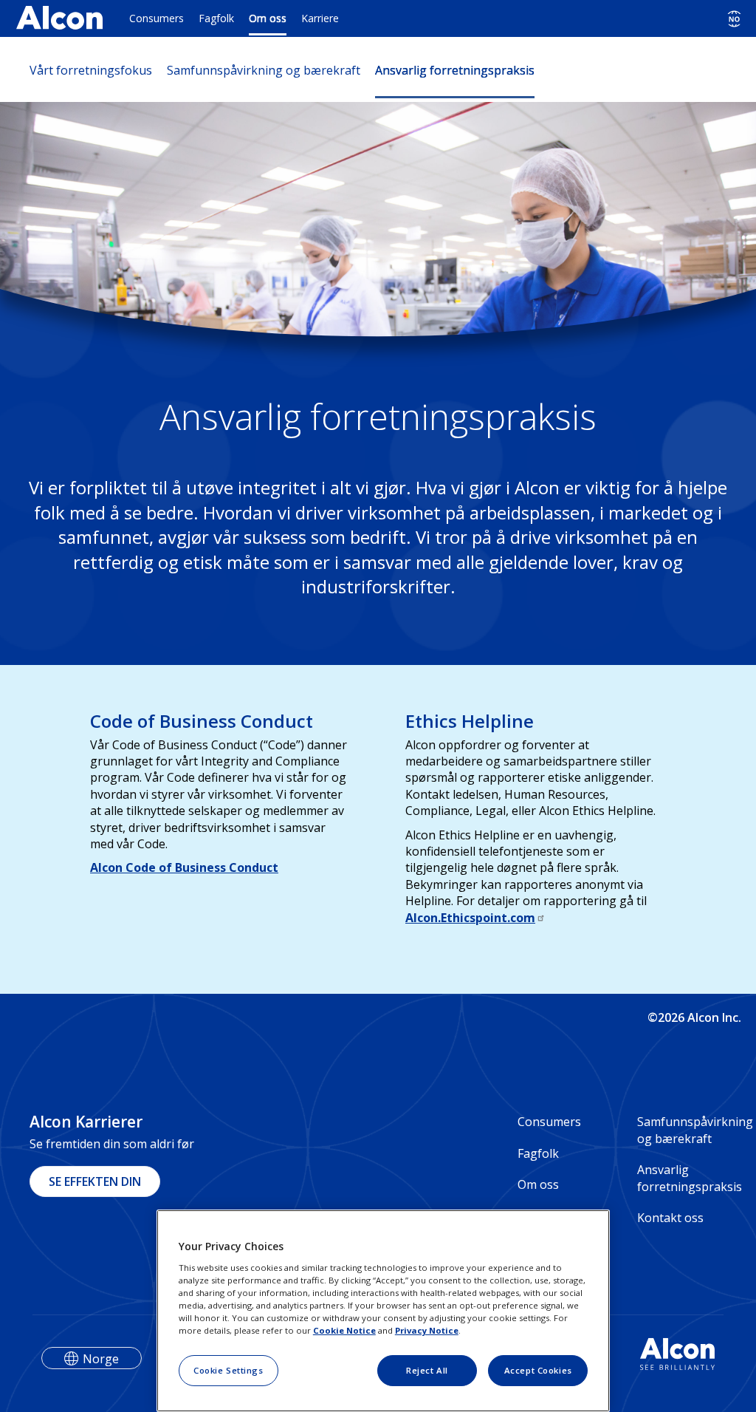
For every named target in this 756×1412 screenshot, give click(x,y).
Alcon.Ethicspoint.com (470, 918)
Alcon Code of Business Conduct (184, 867)
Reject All (427, 1370)
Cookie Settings (228, 1370)
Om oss (267, 18)
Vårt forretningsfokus (91, 70)
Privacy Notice (426, 1330)
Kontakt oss (670, 1218)
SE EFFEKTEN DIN (95, 1181)
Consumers (156, 18)
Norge (101, 1359)
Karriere (320, 18)
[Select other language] (734, 18)
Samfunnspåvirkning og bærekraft (263, 70)
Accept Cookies (538, 1370)
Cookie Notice (344, 1330)
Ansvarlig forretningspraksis (455, 70)
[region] (383, 1311)
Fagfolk (216, 18)
